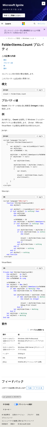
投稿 (37, 415)
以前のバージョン (18, 415)
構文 (5, 60)
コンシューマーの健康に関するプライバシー (17, 421)
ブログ (29, 415)
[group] (23, 163)
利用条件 (5, 424)
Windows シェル (28, 38)
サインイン (41, 24)
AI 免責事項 (6, 415)
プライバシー (6, 418)
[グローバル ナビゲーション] (2, 24)
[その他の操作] (43, 38)
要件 (5, 68)
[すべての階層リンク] (4, 38)
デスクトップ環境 (14, 38)
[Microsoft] (23, 23)
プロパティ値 (8, 63)
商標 (12, 424)
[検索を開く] (34, 24)
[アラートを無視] (43, 3)
